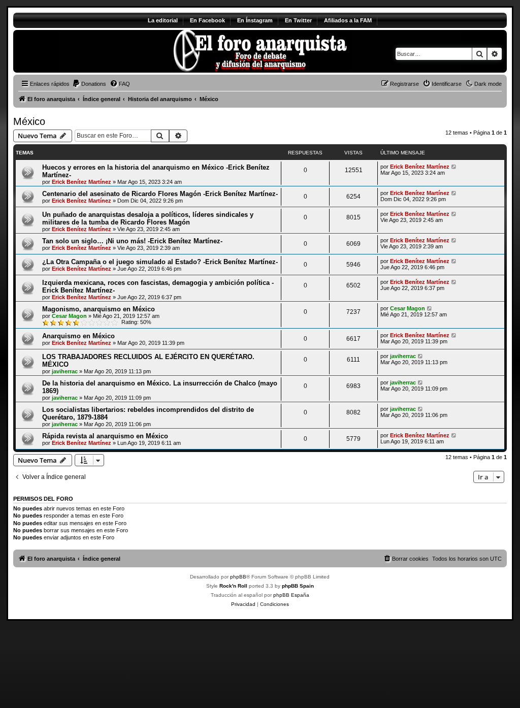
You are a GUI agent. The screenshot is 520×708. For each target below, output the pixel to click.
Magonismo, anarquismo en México (98, 309)
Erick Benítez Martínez (81, 182)
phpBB (238, 577)
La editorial (163, 20)
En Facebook (207, 20)
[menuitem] (89, 84)
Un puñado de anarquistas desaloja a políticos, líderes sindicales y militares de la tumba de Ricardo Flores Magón (147, 218)
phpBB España (291, 595)
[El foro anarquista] (98, 51)
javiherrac (65, 371)
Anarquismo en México (78, 336)
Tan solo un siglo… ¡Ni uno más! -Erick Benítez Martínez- (132, 241)
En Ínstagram (255, 20)
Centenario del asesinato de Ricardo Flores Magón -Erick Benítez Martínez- (160, 194)
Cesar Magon (69, 316)
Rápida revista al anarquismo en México (105, 436)
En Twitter (298, 20)
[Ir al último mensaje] (454, 167)
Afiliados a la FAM (348, 20)
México (29, 121)
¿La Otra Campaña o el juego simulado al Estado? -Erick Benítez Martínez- (160, 262)
